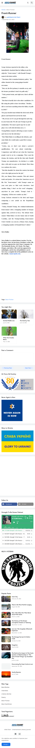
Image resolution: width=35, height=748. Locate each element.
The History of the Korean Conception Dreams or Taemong (21, 621)
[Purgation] (6, 647)
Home (3, 9)
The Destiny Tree (25, 321)
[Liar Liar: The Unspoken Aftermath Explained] (6, 631)
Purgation (15, 645)
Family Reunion (16, 672)
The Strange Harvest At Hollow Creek (21, 638)
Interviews (4, 690)
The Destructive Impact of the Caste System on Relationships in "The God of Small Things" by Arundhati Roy (22, 655)
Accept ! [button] (5, 744)
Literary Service (6, 694)
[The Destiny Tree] (26, 314)
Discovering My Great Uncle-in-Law (22, 664)
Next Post (28, 368)
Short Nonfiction (6, 704)
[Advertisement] (17, 279)
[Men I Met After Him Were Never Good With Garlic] (6, 615)
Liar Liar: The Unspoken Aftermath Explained (22, 629)
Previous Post (8, 368)
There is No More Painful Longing (21, 605)
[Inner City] (6, 599)
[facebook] (15, 734)
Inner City (15, 597)
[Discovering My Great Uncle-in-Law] (6, 666)
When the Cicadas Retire (8, 338)
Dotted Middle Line (8, 321)
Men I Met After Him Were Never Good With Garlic (21, 613)
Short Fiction (11, 9)
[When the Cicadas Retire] (9, 331)
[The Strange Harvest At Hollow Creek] (6, 639)
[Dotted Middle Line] (9, 314)
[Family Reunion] (6, 674)
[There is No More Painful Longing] (6, 607)
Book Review (5, 687)
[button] (2, 2)
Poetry (3, 697)
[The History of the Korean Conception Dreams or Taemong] (6, 623)
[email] (19, 734)
